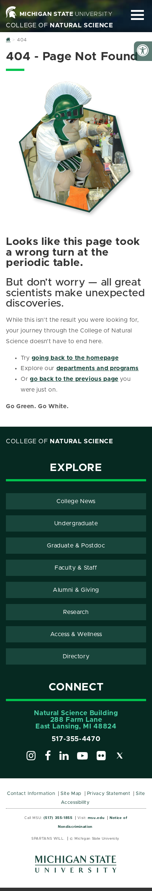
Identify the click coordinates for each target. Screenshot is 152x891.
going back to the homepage (75, 358)
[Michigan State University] (76, 866)
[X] (120, 756)
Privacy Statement (109, 793)
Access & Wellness (76, 634)
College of (59, 25)
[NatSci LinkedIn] (64, 756)
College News (76, 501)
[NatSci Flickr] (101, 756)
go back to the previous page (74, 379)
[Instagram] (31, 756)
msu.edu (96, 818)
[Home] (8, 40)
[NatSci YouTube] (82, 756)
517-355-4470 (76, 739)
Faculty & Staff (76, 568)
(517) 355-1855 (58, 818)
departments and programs (97, 368)
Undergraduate (76, 523)
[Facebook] (48, 756)
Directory (76, 656)
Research (76, 612)
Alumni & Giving (76, 590)
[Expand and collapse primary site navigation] (137, 15)
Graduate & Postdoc (76, 546)
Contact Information (31, 793)
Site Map (71, 793)
